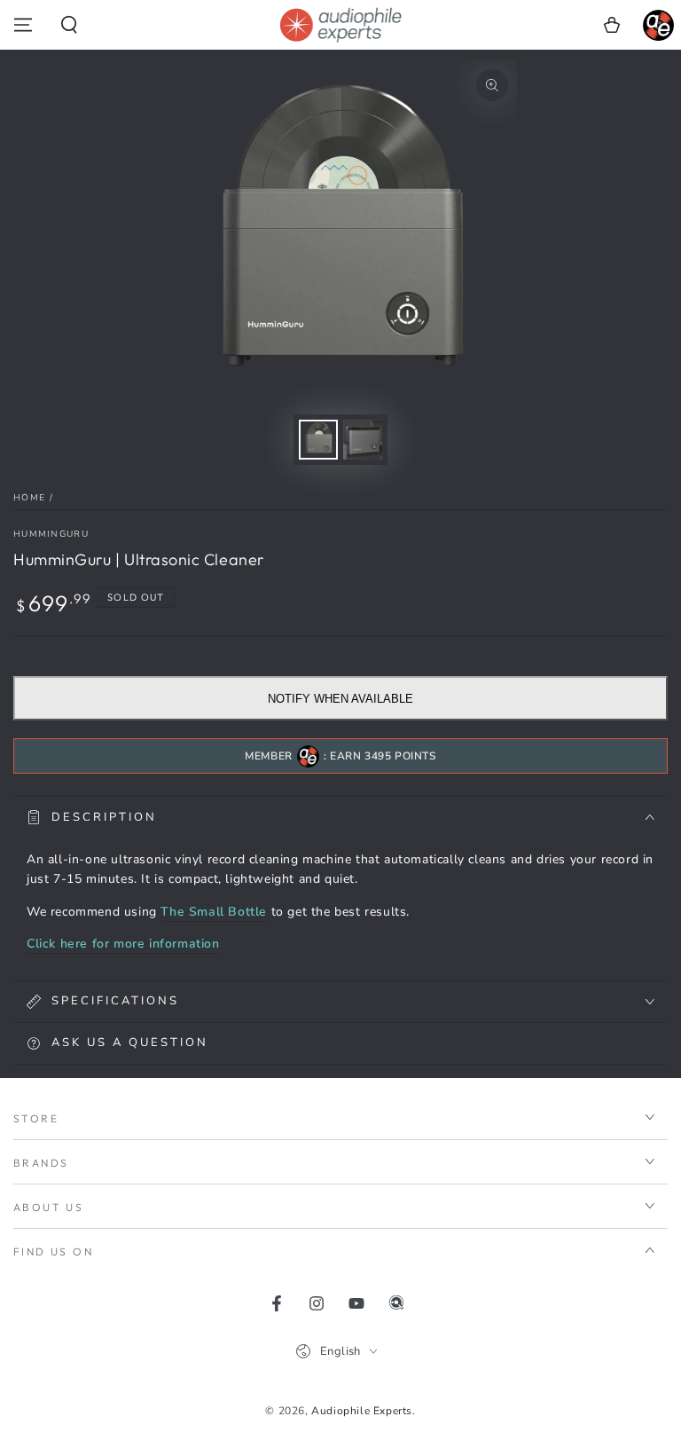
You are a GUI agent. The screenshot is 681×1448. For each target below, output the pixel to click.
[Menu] (23, 25)
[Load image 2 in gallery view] (362, 440)
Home (29, 498)
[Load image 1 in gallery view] (318, 440)
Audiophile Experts (361, 1411)
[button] (69, 25)
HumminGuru (51, 534)
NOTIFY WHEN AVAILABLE (340, 698)
